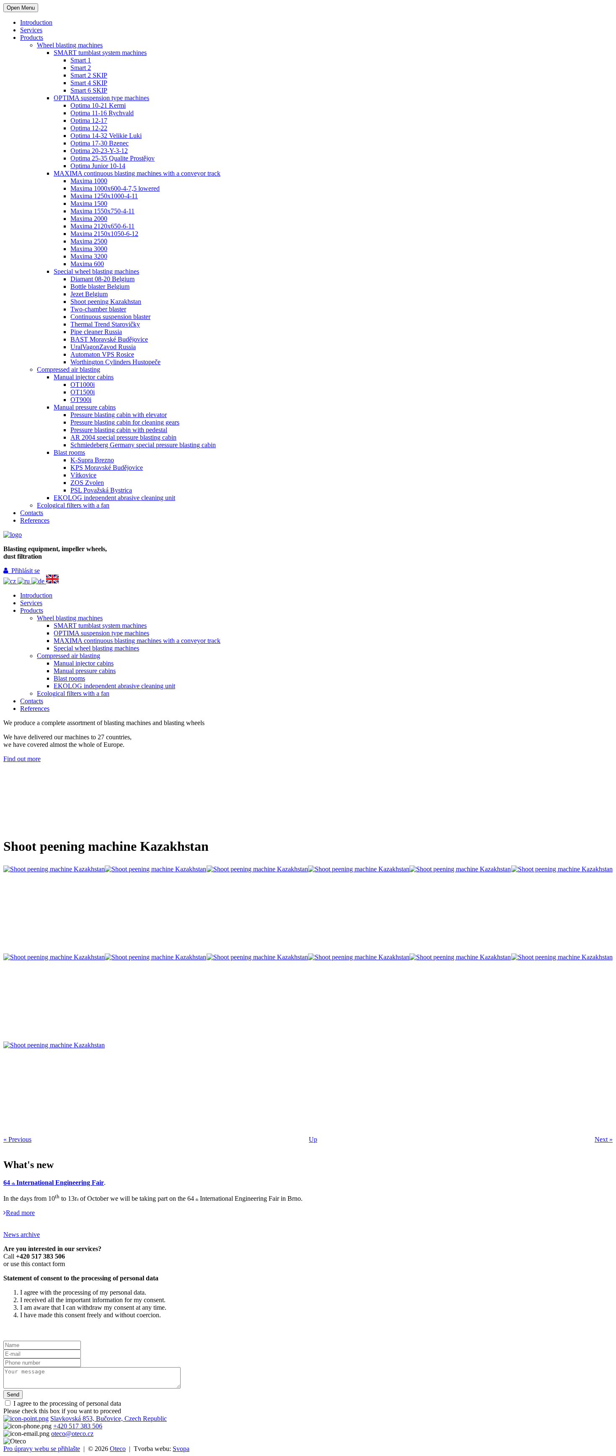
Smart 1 (80, 60)
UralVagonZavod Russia (103, 346)
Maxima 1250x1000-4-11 (104, 195)
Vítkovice (83, 475)
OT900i (80, 399)
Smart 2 (80, 67)
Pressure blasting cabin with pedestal (118, 429)
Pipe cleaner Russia (96, 331)
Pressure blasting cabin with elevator (118, 414)
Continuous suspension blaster (110, 316)
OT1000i (82, 384)
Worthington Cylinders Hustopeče (115, 361)
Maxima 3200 (88, 256)
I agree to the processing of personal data (66, 1403)
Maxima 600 (87, 263)
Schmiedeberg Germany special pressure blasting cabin (143, 444)
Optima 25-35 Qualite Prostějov (112, 158)
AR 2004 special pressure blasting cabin (123, 437)
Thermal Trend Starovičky (105, 324)
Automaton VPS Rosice (102, 354)
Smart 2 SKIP (88, 75)
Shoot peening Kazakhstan (105, 301)
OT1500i (82, 392)
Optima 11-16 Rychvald (102, 113)
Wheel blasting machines (70, 45)
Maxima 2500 (88, 241)
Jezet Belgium (89, 294)
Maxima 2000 (88, 218)
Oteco (118, 1448)
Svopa (181, 1448)
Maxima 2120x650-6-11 (102, 226)
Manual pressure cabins (85, 407)
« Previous (17, 1139)
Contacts (31, 512)
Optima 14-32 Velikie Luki (106, 135)
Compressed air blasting (68, 369)
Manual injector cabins (84, 377)
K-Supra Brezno (92, 460)
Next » (604, 1139)
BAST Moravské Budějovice (109, 339)
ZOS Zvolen (87, 482)
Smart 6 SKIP (88, 90)
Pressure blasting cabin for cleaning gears (124, 422)
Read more (20, 1212)
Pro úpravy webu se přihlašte (41, 1448)
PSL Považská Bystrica (101, 490)
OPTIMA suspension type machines (101, 97)
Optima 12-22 (88, 128)
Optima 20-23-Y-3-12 (99, 150)
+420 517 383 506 (77, 1426)
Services (31, 30)
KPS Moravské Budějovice (106, 467)
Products (31, 37)
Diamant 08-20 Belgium (102, 278)
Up (313, 1139)
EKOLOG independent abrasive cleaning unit (114, 497)
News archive (21, 1234)
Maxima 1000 (88, 180)
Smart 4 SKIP (88, 82)
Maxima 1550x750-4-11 (102, 211)
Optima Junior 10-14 (97, 165)
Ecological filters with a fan (73, 505)
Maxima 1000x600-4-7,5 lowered (115, 188)
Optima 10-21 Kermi (98, 105)
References (34, 520)
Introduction (36, 22)
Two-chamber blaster (98, 309)
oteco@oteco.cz (72, 1433)
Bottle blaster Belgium (99, 286)
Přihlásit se (24, 570)
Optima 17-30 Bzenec (99, 143)
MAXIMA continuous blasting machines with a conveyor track (137, 173)
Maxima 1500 (88, 203)
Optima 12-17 (88, 120)
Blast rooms (69, 452)
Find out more (22, 758)
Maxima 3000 (88, 248)
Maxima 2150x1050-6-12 (104, 233)
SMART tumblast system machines (100, 52)
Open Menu (21, 8)
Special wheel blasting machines (96, 271)
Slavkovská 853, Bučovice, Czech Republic (108, 1418)
